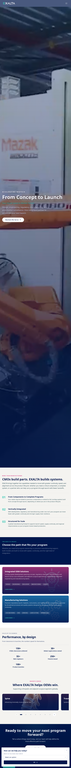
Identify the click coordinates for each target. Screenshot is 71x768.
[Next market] (54, 714)
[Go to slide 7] (50, 715)
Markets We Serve (12, 220)
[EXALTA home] (9, 3)
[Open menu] (66, 3)
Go (34, 762)
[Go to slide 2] (26, 715)
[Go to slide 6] (45, 715)
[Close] (67, 750)
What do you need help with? (13, 753)
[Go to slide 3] (31, 715)
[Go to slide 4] (35, 715)
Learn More (9, 589)
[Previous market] (16, 714)
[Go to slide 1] (21, 715)
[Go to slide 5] (40, 715)
